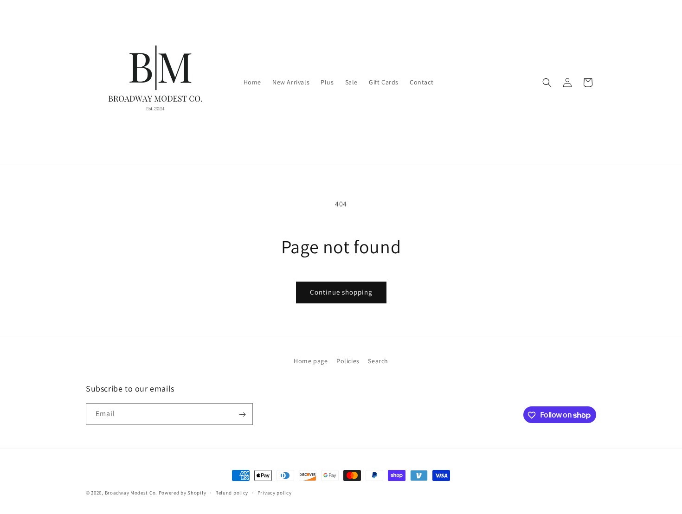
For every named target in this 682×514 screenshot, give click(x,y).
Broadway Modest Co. (131, 492)
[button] (547, 82)
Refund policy (231, 492)
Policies (348, 361)
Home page (311, 361)
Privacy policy (274, 492)
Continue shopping (341, 292)
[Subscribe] (242, 414)
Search (378, 361)
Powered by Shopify (182, 492)
